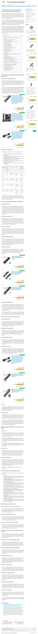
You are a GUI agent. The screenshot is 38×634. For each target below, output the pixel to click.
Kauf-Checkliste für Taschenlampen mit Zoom (9, 57)
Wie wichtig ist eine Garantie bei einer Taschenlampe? (12, 606)
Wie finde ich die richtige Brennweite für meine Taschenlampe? (13, 611)
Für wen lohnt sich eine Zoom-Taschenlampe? (9, 47)
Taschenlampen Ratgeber (16, 2)
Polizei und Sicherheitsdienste (8, 46)
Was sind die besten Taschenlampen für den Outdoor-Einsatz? (13, 604)
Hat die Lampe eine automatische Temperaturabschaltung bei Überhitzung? (30, 16)
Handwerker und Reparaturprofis (9, 49)
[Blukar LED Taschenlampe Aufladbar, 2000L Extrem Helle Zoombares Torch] (31, 46)
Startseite (3, 5)
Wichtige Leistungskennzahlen (8, 40)
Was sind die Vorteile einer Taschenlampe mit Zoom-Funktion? (13, 613)
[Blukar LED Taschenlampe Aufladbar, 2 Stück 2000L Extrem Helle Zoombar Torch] (31, 28)
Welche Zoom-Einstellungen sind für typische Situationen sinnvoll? (12, 62)
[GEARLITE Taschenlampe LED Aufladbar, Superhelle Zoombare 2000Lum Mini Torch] (31, 65)
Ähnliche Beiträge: (7, 70)
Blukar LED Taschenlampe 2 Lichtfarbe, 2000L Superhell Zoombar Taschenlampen (16, 288)
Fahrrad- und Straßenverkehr (8, 43)
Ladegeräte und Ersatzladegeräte (9, 68)
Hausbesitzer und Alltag (8, 51)
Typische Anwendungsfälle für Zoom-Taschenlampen (10, 41)
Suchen (27, 129)
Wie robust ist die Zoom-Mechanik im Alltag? (10, 61)
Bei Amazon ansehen (20, 108)
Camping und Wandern (7, 42)
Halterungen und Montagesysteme (9, 67)
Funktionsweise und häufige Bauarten (9, 39)
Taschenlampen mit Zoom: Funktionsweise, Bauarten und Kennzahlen (11, 38)
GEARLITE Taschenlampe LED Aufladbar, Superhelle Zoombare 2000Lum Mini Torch (17, 390)
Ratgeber (8, 5)
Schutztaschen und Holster (8, 69)
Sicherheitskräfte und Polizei (8, 50)
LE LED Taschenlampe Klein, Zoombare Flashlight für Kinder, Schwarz (17, 257)
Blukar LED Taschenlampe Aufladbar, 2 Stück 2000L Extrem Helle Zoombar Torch (17, 273)
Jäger (5, 52)
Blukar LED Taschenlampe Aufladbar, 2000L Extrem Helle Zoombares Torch (17, 375)
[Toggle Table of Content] (20, 36)
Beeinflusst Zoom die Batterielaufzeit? (9, 60)
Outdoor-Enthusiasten (7, 48)
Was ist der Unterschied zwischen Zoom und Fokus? (11, 59)
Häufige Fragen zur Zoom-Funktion (8, 58)
